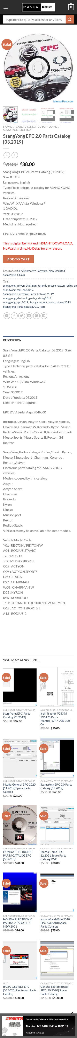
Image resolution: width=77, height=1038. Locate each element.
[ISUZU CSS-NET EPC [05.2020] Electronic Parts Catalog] (20, 960)
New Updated (57, 270)
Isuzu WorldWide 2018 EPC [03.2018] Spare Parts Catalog (55, 923)
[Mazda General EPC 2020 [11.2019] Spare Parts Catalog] (20, 758)
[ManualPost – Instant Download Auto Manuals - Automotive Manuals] (39, 7)
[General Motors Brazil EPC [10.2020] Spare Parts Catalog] (57, 960)
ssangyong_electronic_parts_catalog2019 (27, 298)
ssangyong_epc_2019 (15, 302)
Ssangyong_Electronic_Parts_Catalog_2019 (28, 294)
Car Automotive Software (36, 126)
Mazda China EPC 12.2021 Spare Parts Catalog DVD (53, 855)
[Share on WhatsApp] (6, 315)
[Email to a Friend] (29, 315)
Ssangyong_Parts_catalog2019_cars (24, 306)
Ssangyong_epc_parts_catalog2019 (50, 302)
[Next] (67, 68)
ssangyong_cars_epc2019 (18, 290)
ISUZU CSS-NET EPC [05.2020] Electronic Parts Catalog (19, 990)
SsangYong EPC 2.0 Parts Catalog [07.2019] (56, 786)
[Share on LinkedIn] (43, 315)
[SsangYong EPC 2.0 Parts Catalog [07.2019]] (57, 758)
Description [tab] (12, 340)
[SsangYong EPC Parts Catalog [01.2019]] (20, 687)
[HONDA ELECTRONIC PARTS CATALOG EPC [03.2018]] (20, 825)
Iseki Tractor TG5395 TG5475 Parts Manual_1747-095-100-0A (55, 719)
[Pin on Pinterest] (36, 315)
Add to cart (18, 259)
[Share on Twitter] (21, 315)
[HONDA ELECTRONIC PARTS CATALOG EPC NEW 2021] (20, 892)
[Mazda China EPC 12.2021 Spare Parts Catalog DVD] (57, 825)
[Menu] (5, 7)
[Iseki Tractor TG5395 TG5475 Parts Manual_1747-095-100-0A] (57, 687)
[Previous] (9, 68)
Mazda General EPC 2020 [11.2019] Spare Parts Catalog (19, 788)
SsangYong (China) (17, 130)
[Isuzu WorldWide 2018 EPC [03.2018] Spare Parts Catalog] (57, 892)
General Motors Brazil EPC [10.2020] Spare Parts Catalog (54, 990)
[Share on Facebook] (14, 315)
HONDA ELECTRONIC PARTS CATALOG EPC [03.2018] (17, 855)
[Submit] (70, 19)
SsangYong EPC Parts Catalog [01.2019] (16, 715)
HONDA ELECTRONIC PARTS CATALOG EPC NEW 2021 (17, 923)
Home (7, 126)
